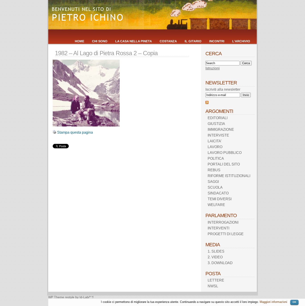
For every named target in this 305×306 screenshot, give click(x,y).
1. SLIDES (216, 251)
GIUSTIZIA (216, 124)
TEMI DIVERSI (220, 199)
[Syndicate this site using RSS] (207, 103)
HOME (79, 41)
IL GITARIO (193, 41)
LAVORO (215, 147)
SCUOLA (215, 187)
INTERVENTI (218, 228)
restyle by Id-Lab (77, 297)
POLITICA (216, 158)
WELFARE (216, 205)
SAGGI (213, 182)
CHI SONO (99, 41)
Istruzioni (212, 68)
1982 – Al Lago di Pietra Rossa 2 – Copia (106, 53)
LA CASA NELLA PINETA (133, 41)
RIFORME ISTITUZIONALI (229, 176)
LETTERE (216, 280)
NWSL (213, 286)
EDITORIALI (218, 118)
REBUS (214, 170)
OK (294, 302)
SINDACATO (218, 193)
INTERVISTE (218, 135)
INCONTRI (216, 41)
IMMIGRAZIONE (221, 129)
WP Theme (56, 297)
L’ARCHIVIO (241, 41)
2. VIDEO (215, 257)
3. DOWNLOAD (220, 263)
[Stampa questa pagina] (54, 132)
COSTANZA (168, 41)
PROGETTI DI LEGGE (226, 234)
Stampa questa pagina (75, 132)
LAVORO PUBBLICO (225, 153)
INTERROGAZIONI (223, 222)
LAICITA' (215, 141)
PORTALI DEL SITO (224, 164)
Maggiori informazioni (273, 302)
